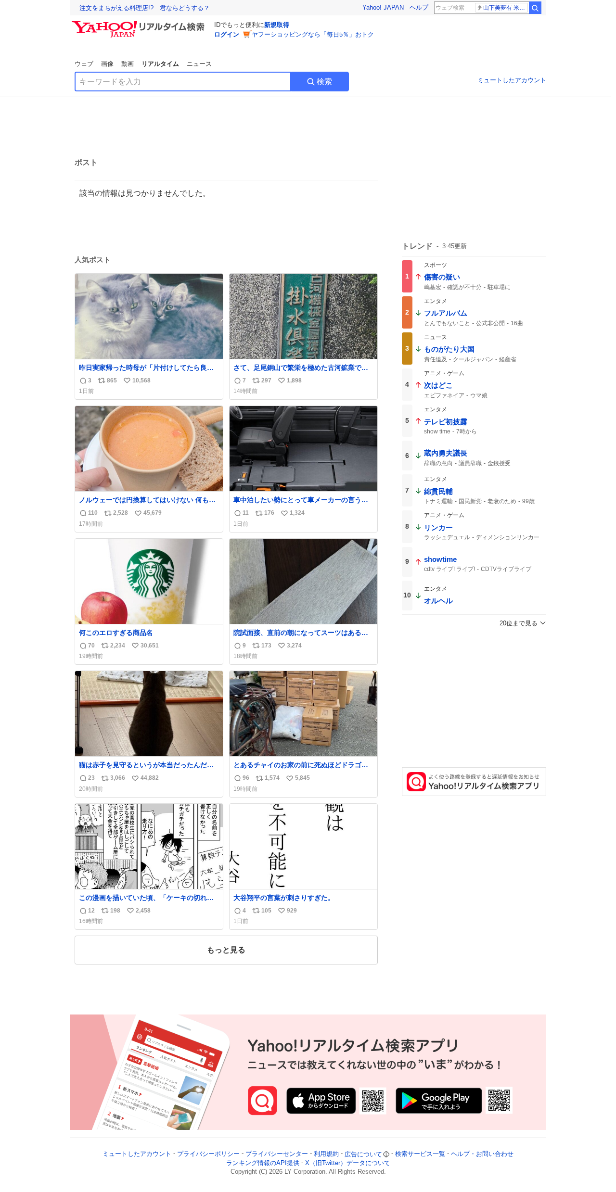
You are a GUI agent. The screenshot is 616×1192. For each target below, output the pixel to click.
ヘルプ (419, 7)
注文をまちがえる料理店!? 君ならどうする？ (144, 8)
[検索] (535, 7)
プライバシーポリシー (208, 1154)
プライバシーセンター (276, 1154)
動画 (127, 63)
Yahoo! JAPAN (383, 7)
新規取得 (276, 24)
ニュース (199, 63)
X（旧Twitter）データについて (347, 1163)
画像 (107, 63)
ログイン (226, 34)
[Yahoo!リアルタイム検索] (139, 23)
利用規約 (326, 1154)
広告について (363, 1154)
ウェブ (84, 63)
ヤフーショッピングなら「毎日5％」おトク (313, 34)
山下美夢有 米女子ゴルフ (505, 7)
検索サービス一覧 (420, 1154)
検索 (324, 81)
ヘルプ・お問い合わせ (482, 1154)
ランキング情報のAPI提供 (262, 1163)
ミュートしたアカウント (511, 80)
